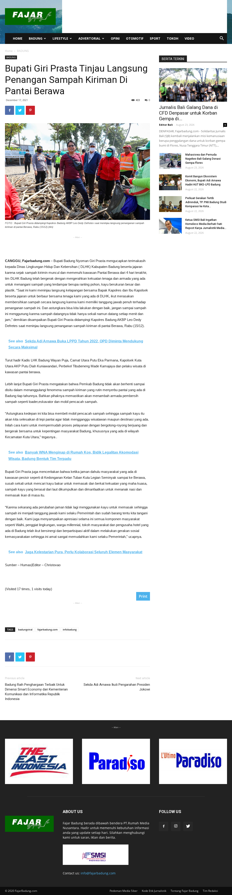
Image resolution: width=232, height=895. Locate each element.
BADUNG (35, 38)
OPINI (115, 38)
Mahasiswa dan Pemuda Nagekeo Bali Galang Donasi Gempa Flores (203, 158)
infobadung (70, 629)
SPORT (155, 38)
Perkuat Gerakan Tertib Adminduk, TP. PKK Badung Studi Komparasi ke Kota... (205, 202)
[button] (221, 39)
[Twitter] (188, 826)
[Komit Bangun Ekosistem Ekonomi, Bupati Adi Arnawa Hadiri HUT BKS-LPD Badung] (170, 182)
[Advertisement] (77, 246)
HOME (17, 38)
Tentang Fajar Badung (184, 891)
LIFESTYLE (60, 38)
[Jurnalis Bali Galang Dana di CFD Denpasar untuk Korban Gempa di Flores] (193, 85)
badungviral (25, 629)
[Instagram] (175, 826)
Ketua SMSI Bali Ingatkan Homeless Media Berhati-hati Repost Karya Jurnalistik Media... (205, 224)
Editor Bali (166, 124)
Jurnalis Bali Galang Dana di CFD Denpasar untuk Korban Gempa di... (188, 113)
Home (9, 51)
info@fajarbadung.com (98, 873)
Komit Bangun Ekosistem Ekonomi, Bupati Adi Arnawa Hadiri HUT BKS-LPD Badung (203, 180)
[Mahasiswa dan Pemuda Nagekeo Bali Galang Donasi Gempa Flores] (170, 160)
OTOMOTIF (134, 38)
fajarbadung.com (47, 629)
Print (143, 596)
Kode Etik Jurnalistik (154, 891)
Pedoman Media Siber (124, 891)
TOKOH (172, 38)
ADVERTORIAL (89, 38)
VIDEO (189, 38)
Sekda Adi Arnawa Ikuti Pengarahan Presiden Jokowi (117, 687)
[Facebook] (163, 826)
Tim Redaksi (210, 891)
